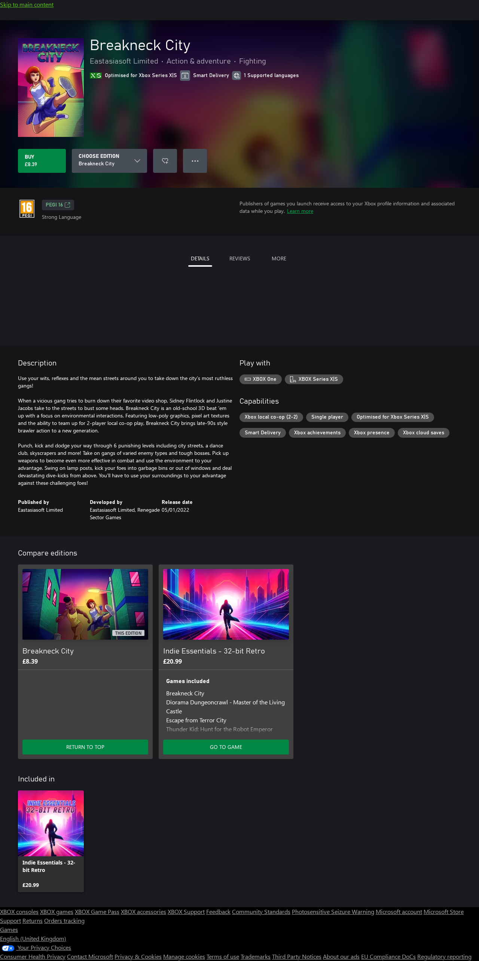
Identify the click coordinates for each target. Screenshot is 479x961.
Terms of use (223, 956)
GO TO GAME (226, 746)
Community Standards (261, 911)
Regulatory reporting (444, 956)
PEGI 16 (54, 205)
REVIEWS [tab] (239, 258)
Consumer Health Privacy (32, 956)
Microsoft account (399, 911)
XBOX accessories (143, 911)
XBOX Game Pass (97, 911)
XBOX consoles (19, 911)
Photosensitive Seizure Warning (333, 911)
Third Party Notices (296, 956)
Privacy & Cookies (138, 956)
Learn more (300, 210)
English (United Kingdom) (33, 938)
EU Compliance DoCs (388, 956)
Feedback (218, 911)
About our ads (341, 956)
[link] (51, 841)
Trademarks (256, 956)
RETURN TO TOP (85, 746)
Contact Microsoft (90, 956)
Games (9, 929)
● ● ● (195, 161)
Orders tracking (64, 920)
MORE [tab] (279, 258)
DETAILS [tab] (200, 258)
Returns (32, 920)
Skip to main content (27, 4)
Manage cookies (184, 956)
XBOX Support (186, 911)
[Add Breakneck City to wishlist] (165, 161)
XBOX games (56, 911)
